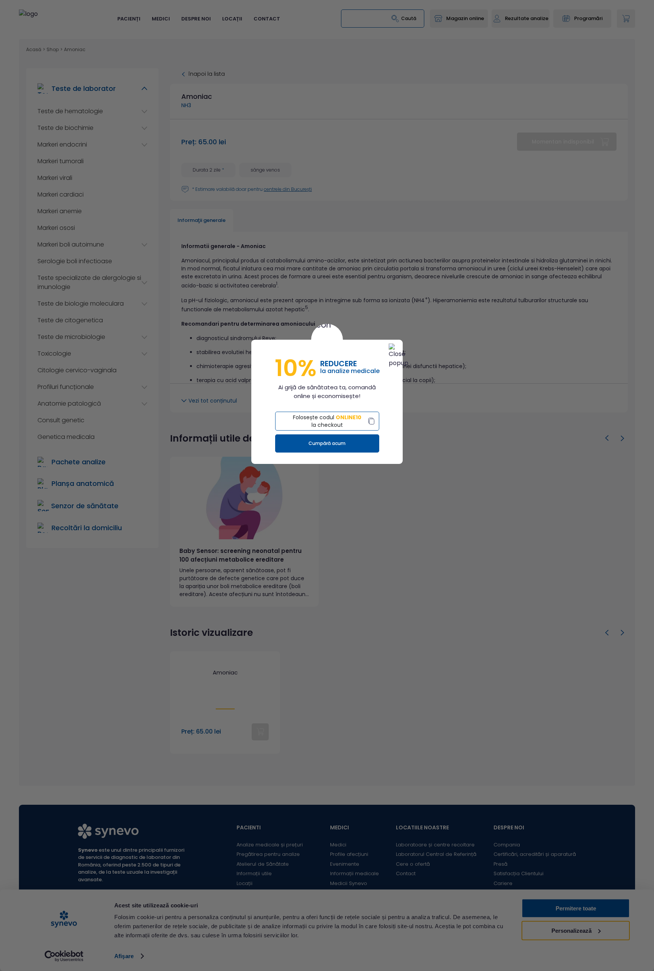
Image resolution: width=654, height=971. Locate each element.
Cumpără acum (327, 443)
